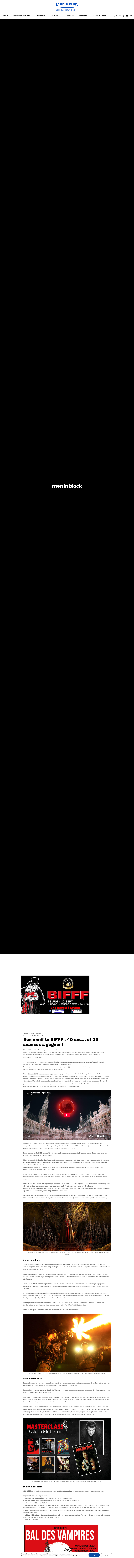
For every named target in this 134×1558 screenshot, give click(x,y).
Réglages (106, 1555)
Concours (25, 1036)
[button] (114, 16)
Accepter (94, 1555)
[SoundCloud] (130, 16)
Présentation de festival (40, 1036)
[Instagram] (122, 16)
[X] (115, 16)
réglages (81, 1556)
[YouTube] (126, 16)
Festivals (31, 1036)
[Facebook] (119, 16)
